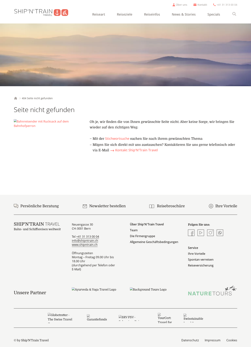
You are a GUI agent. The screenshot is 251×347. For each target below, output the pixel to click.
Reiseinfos (152, 14)
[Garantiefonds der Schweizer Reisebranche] (97, 318)
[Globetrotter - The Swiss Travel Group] (61, 318)
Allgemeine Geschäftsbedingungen (154, 242)
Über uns (181, 4)
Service (193, 248)
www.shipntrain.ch (85, 245)
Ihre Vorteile (196, 254)
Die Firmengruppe (142, 236)
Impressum (212, 340)
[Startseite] (44, 11)
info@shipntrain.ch (85, 241)
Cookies (231, 340)
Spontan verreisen (201, 259)
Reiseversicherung (201, 265)
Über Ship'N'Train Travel (147, 224)
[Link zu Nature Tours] (212, 290)
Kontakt (202, 4)
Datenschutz (190, 340)
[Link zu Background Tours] (154, 292)
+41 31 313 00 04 (227, 4)
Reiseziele (124, 14)
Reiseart (98, 14)
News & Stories (184, 14)
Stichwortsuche (117, 138)
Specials (213, 14)
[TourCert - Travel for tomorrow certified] (165, 318)
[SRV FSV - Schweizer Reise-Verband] (132, 318)
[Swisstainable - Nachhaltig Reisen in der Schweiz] (193, 318)
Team (134, 230)
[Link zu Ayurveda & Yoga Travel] (96, 292)
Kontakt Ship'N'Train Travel (136, 150)
